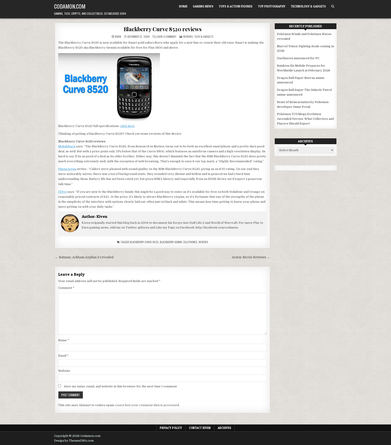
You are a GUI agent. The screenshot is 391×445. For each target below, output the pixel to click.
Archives (224, 428)
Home (183, 6)
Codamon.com (70, 6)
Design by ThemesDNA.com (74, 440)
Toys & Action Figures (236, 6)
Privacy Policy (171, 428)
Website (64, 370)
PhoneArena (67, 169)
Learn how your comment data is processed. (147, 405)
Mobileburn (66, 146)
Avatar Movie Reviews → (251, 257)
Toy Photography (271, 6)
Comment (66, 288)
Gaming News (203, 6)
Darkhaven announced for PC (298, 58)
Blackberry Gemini (171, 242)
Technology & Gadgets (308, 6)
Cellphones (190, 242)
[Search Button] (333, 6)
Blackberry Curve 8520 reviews (163, 29)
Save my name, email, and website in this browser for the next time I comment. (120, 386)
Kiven (118, 36)
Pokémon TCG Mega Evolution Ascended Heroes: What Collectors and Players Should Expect (305, 118)
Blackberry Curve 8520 (144, 242)
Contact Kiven (200, 428)
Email (63, 355)
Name (63, 340)
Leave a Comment (166, 36)
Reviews (188, 36)
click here (127, 126)
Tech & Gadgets (203, 36)
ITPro (62, 191)
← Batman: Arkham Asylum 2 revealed (84, 257)
